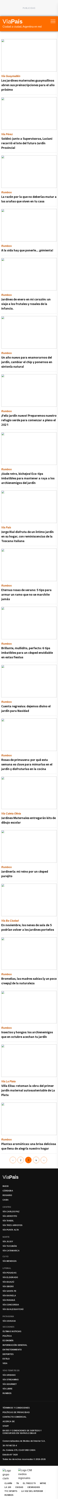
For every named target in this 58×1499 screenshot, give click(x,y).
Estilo (6, 1359)
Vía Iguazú (8, 1282)
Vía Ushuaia (9, 1321)
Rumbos (7, 1393)
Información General (15, 1345)
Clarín (8, 1483)
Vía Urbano (9, 1375)
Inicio (6, 1186)
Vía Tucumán (10, 1246)
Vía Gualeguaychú (13, 1309)
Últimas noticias (12, 1331)
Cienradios (33, 1487)
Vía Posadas (9, 1273)
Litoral (7, 1268)
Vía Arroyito (10, 1216)
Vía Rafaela (9, 1295)
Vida (5, 1363)
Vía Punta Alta (11, 1230)
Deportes (8, 1354)
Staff (6, 1426)
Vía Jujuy (8, 1241)
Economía (8, 1340)
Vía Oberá (8, 1286)
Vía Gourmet (10, 1384)
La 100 (8, 1487)
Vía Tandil (8, 1221)
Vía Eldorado (10, 1277)
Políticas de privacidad (16, 1412)
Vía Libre (8, 1389)
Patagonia (8, 1316)
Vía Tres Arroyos (13, 1225)
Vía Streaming (11, 1380)
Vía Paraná (9, 1300)
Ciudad (19, 1487)
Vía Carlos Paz (11, 1211)
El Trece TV (29, 1483)
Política (7, 1336)
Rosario (7, 1195)
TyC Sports (11, 1491)
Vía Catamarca (11, 1251)
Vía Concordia (11, 1305)
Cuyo (5, 1256)
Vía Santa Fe (9, 1291)
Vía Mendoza (10, 1261)
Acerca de (9, 1421)
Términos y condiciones (16, 1408)
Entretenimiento (12, 1350)
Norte (6, 1237)
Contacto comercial (14, 1417)
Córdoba (8, 1191)
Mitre (43, 1483)
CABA (6, 1200)
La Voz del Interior (32, 1491)
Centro (7, 1207)
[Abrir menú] (53, 21)
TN (17, 1483)
